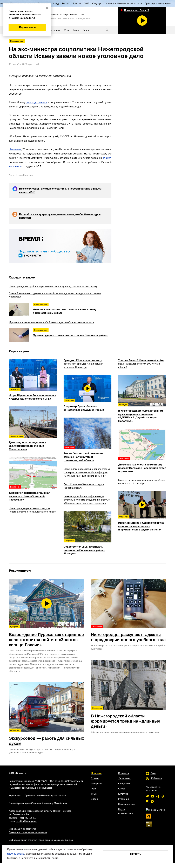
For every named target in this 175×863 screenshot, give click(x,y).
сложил (107, 157)
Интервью (96, 783)
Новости (96, 773)
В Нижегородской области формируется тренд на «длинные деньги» (125, 718)
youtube (152, 796)
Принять (135, 853)
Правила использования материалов (28, 832)
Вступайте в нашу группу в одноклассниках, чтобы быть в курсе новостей (59, 216)
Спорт (121, 788)
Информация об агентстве (22, 829)
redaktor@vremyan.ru (26, 821)
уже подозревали (36, 102)
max (152, 801)
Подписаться (27, 27)
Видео (94, 798)
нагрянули (15, 166)
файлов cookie (15, 853)
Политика (123, 773)
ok (162, 796)
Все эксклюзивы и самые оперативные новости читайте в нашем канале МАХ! (60, 190)
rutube (147, 801)
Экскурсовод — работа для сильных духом (46, 737)
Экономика (124, 778)
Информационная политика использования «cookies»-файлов (41, 840)
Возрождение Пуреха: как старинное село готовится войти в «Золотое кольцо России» (46, 636)
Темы (94, 793)
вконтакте (147, 796)
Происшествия (16, 41)
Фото (94, 788)
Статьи (95, 778)
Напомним (15, 149)
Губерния (123, 798)
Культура (123, 793)
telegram (157, 796)
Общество (124, 783)
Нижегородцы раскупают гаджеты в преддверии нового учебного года (128, 634)
